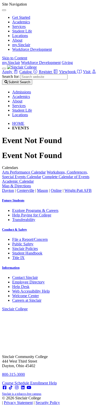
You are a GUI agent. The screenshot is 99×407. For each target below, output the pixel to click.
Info (11, 267)
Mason (42, 190)
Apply (7, 72)
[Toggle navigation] (4, 68)
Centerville (25, 190)
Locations (20, 35)
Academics (21, 22)
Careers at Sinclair (26, 300)
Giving (67, 62)
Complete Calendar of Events (65, 177)
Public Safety (23, 244)
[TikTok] (10, 387)
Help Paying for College (31, 215)
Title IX (18, 258)
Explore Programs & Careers (35, 210)
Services (19, 26)
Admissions (21, 92)
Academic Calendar (18, 181)
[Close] (4, 10)
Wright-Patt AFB (78, 190)
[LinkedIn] (22, 387)
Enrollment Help (43, 383)
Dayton (8, 190)
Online (56, 190)
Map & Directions (16, 186)
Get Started (21, 17)
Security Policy (48, 402)
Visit (87, 72)
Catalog (26, 72)
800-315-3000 (13, 374)
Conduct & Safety (14, 229)
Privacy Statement (18, 402)
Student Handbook (27, 253)
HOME (18, 123)
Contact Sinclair (25, 277)
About (17, 40)
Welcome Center (25, 296)
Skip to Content (14, 58)
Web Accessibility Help (31, 291)
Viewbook (68, 72)
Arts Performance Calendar (24, 172)
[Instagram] (16, 387)
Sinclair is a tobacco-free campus (21, 394)
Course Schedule (16, 383)
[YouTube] (28, 387)
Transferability (23, 219)
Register (46, 72)
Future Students (13, 200)
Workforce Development (32, 49)
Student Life (22, 31)
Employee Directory (28, 282)
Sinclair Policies (25, 248)
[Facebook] (4, 387)
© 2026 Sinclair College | (31, 400)
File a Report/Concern (30, 239)
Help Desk (20, 286)
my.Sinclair (21, 45)
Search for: (11, 76)
